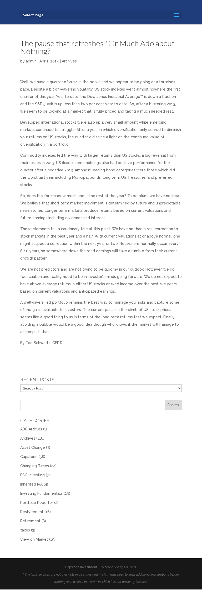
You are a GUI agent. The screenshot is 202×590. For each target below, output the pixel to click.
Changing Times (34, 466)
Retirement (30, 521)
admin (31, 61)
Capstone (29, 457)
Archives (69, 61)
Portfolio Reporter (36, 503)
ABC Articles (31, 429)
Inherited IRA (31, 484)
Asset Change (32, 447)
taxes (25, 530)
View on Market (34, 539)
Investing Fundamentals (41, 493)
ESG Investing (32, 475)
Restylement (31, 512)
